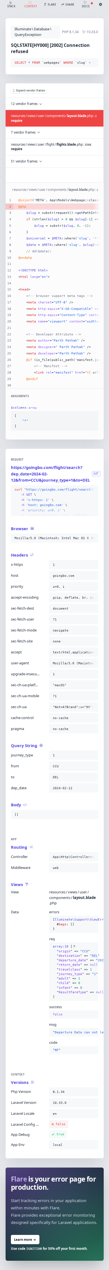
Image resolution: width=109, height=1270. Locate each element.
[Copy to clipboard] (93, 63)
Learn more (25, 1239)
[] (74, 971)
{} (74, 924)
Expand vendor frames (30, 90)
